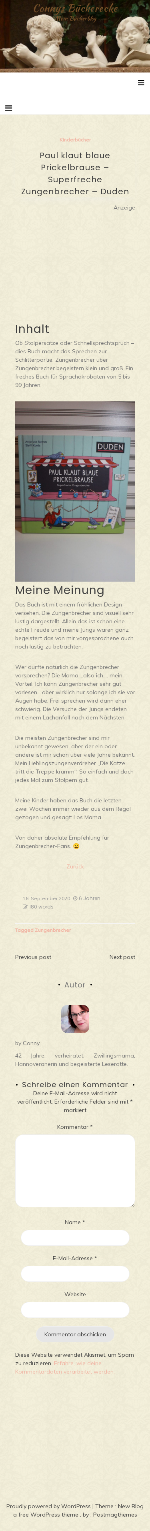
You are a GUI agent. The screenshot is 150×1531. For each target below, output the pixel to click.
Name (75, 1222)
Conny (31, 1043)
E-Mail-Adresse (75, 1258)
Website (75, 1294)
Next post (122, 957)
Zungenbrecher (53, 930)
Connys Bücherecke (75, 8)
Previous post (33, 957)
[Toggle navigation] (8, 108)
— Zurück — (75, 866)
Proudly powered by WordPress (49, 1506)
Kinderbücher (75, 140)
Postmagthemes (115, 1514)
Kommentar (75, 1126)
